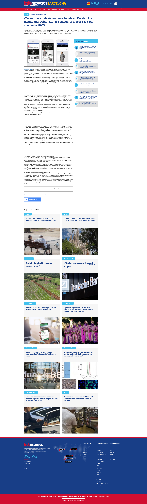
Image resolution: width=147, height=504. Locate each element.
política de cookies (104, 496)
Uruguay (112, 459)
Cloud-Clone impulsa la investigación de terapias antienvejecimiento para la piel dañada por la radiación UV (88, 91)
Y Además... (29, 303)
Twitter (84, 450)
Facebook (85, 448)
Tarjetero (61, 9)
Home (26, 9)
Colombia (113, 450)
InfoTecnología (101, 461)
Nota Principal (68, 259)
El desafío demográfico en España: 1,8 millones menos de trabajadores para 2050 (87, 47)
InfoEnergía (99, 452)
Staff (68, 9)
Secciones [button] (33, 9)
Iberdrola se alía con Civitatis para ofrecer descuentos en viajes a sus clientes (87, 72)
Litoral (98, 465)
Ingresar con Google (33, 199)
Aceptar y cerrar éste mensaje (73, 500)
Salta (97, 474)
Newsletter (75, 9)
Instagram (85, 454)
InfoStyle (99, 459)
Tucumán (99, 486)
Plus (26, 14)
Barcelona (113, 448)
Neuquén (98, 470)
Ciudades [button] (42, 9)
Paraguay (113, 457)
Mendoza (99, 468)
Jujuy (98, 463)
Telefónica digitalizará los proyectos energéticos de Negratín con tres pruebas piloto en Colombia (87, 60)
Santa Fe (98, 481)
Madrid (112, 452)
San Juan (99, 477)
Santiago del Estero (102, 483)
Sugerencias (27, 461)
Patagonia (99, 472)
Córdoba (98, 450)
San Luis (98, 479)
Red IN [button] (83, 9)
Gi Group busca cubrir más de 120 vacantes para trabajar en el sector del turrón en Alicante (87, 103)
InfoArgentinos (30, 392)
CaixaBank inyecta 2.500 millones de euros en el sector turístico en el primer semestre (87, 54)
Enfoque (28, 259)
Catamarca (99, 448)
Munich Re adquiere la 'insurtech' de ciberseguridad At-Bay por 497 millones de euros (87, 85)
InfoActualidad (68, 348)
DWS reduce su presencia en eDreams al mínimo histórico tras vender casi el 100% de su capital (87, 66)
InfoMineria (99, 457)
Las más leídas (52, 9)
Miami (112, 454)
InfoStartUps (30, 348)
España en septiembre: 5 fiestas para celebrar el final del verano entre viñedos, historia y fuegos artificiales (87, 78)
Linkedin (84, 452)
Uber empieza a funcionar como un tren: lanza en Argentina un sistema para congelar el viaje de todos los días (88, 97)
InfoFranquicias (101, 454)
